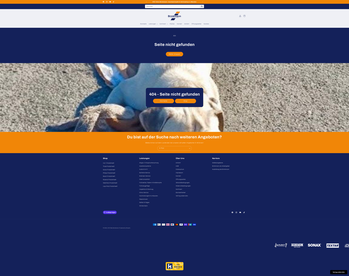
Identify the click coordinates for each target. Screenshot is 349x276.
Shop (185, 101)
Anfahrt (178, 162)
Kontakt (178, 176)
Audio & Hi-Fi (143, 169)
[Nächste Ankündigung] (203, 2)
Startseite (163, 101)
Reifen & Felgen (144, 202)
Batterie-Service (144, 172)
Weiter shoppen (174, 54)
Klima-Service (143, 192)
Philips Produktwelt (109, 173)
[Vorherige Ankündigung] (146, 2)
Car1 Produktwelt (108, 163)
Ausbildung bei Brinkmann (220, 169)
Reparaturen (143, 199)
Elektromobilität (144, 179)
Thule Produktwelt (109, 166)
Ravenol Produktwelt (109, 179)
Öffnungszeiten (181, 179)
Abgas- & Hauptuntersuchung (149, 162)
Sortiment (179, 189)
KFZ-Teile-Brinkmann (113, 227)
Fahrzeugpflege (144, 186)
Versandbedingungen (183, 182)
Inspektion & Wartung (146, 189)
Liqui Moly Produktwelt (110, 186)
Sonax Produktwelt (109, 169)
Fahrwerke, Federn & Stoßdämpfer (150, 182)
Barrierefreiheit (181, 192)
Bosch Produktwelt (109, 176)
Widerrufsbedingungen (183, 186)
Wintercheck (143, 206)
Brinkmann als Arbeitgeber (221, 166)
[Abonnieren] (189, 148)
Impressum (179, 172)
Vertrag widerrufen (182, 196)
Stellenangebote (217, 162)
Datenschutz (180, 169)
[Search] (202, 6)
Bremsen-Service (144, 176)
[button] (153, 24)
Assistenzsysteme (145, 166)
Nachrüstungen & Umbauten (148, 196)
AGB (177, 166)
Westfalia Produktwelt (110, 183)
